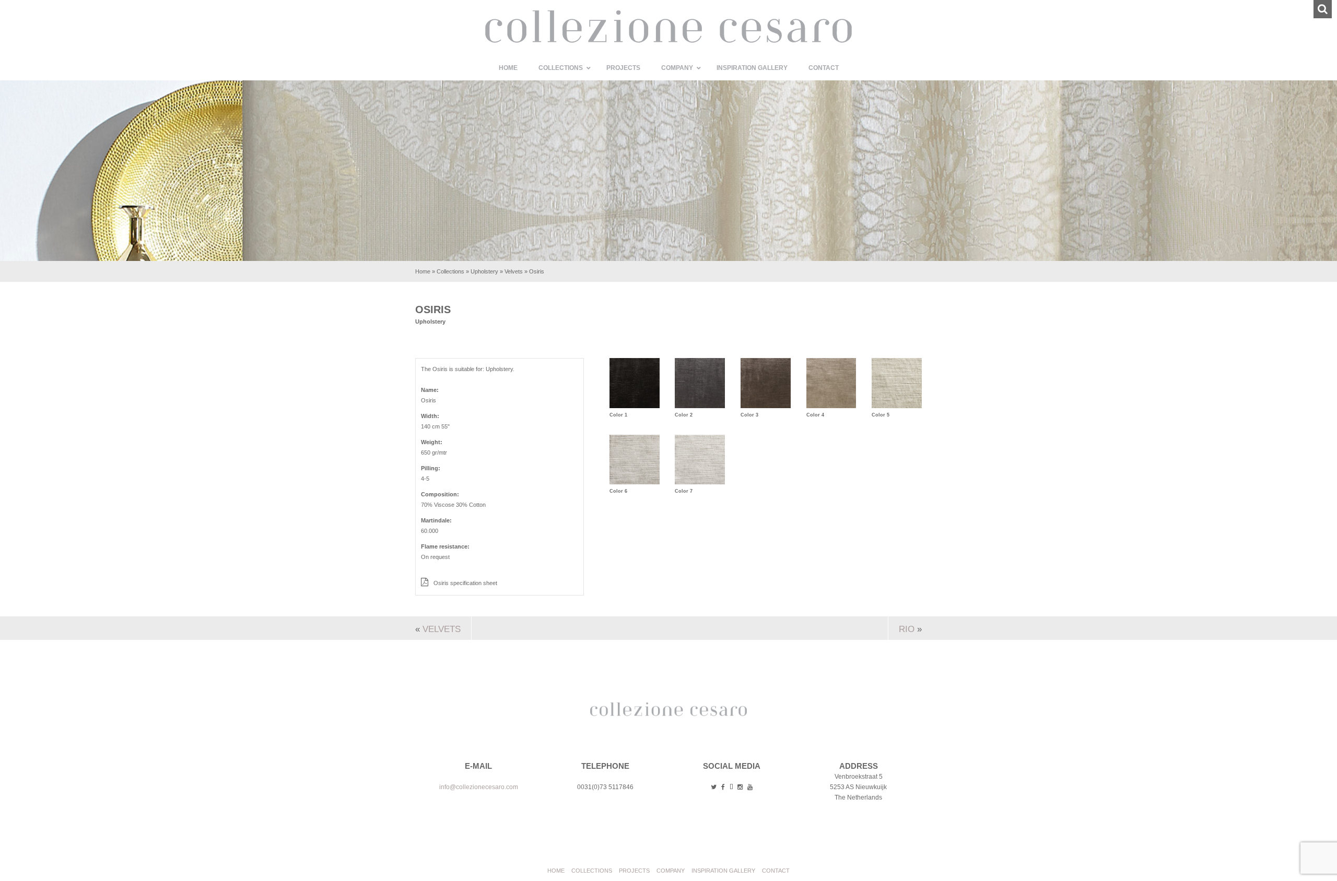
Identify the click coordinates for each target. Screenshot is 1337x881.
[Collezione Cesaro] (668, 41)
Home (422, 271)
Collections (450, 271)
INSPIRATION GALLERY (723, 870)
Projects (634, 870)
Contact (776, 870)
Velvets (514, 271)
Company (670, 870)
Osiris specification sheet (464, 583)
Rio (906, 629)
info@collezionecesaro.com (478, 787)
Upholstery (484, 271)
